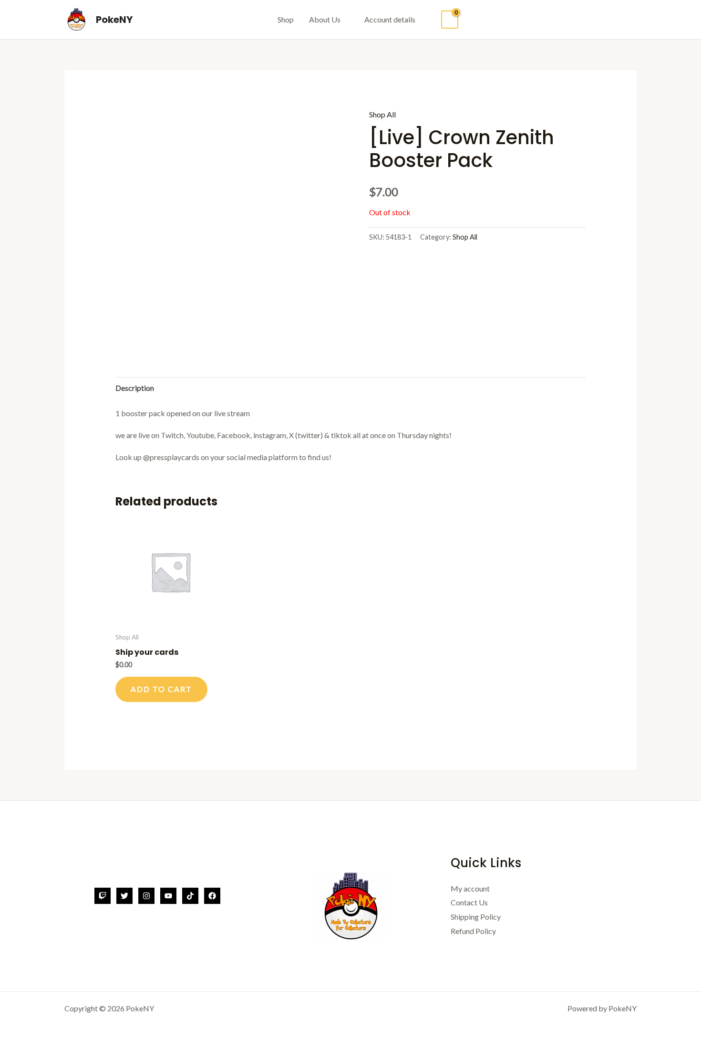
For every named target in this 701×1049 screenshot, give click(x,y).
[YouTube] (168, 896)
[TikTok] (190, 896)
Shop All (382, 114)
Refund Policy (473, 930)
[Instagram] (146, 896)
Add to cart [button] (161, 688)
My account (470, 888)
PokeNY (114, 19)
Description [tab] (134, 387)
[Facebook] (212, 896)
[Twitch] (102, 896)
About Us (324, 19)
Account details (389, 19)
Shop (286, 19)
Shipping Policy (476, 916)
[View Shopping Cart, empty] (450, 19)
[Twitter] (124, 896)
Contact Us (469, 902)
